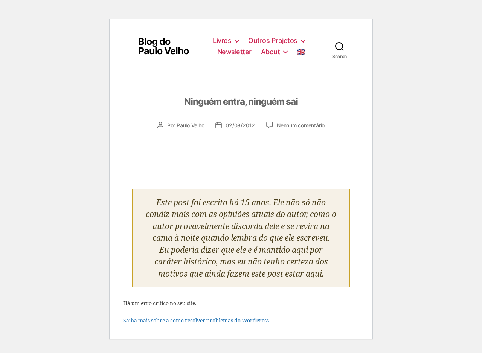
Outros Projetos (272, 40)
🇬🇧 (301, 52)
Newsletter (234, 52)
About (270, 52)
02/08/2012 (240, 125)
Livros (222, 40)
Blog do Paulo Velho (163, 46)
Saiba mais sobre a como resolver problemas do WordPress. (196, 321)
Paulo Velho (190, 125)
